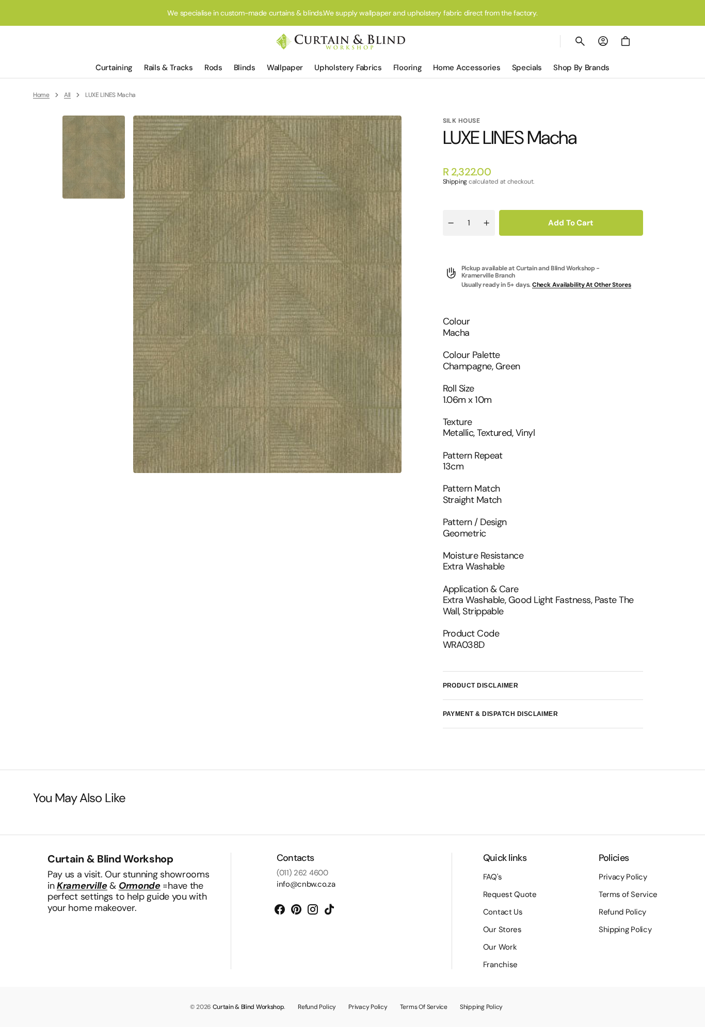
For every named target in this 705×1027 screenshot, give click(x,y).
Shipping (455, 181)
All (67, 95)
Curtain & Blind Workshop (248, 1006)
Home (41, 95)
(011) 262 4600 (302, 872)
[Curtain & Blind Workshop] (340, 41)
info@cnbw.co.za (306, 884)
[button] (580, 41)
